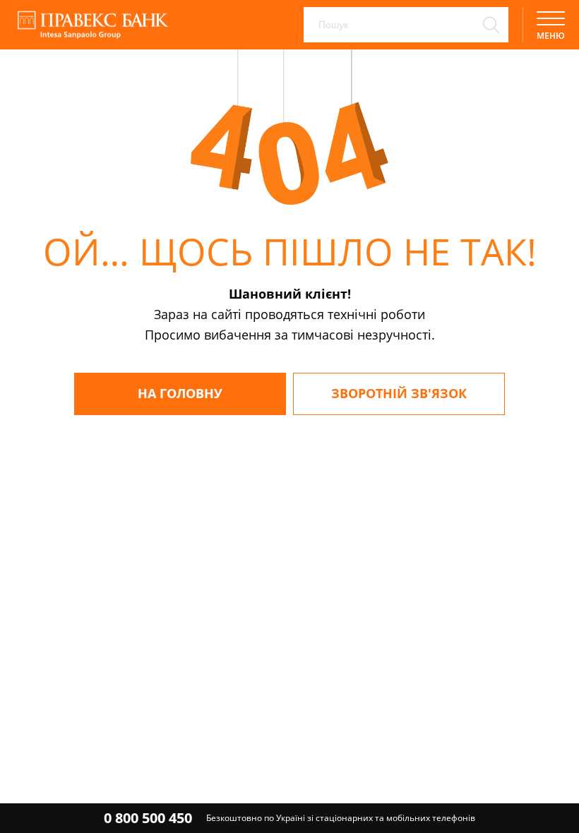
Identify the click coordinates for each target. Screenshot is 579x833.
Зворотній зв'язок (399, 393)
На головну (180, 393)
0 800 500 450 (148, 817)
